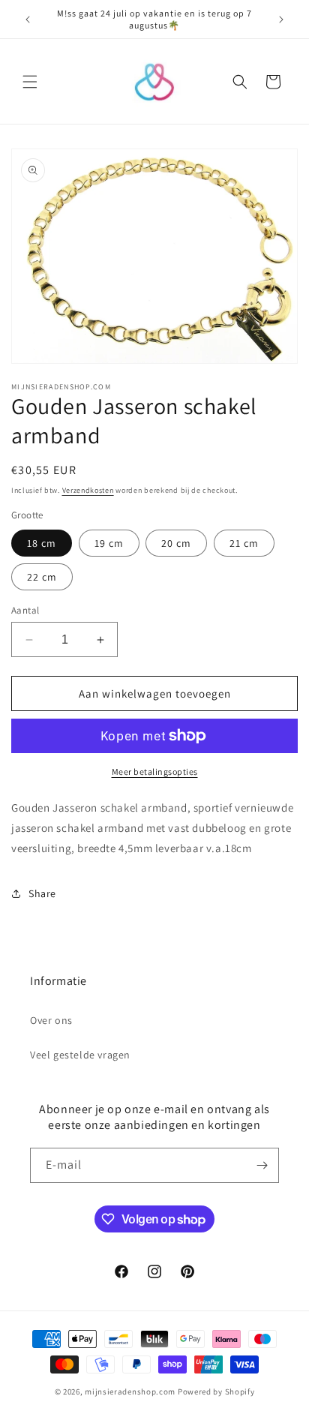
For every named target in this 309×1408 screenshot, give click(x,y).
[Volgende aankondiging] (281, 19)
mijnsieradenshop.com (130, 1391)
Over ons (51, 1020)
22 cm (42, 577)
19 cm (109, 543)
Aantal (25, 610)
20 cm (176, 543)
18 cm (41, 543)
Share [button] (42, 893)
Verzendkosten (88, 490)
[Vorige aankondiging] (27, 19)
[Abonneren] (261, 1165)
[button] (30, 81)
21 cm (244, 543)
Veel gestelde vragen (80, 1054)
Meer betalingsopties (155, 771)
